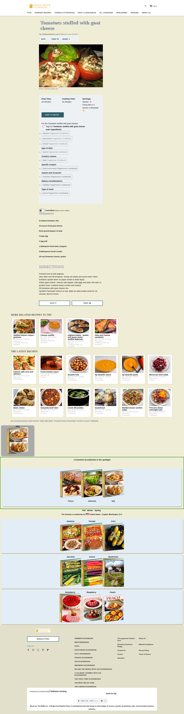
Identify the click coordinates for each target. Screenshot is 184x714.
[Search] (145, 6)
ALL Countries (106, 13)
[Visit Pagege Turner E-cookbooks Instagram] (33, 650)
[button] (43, 639)
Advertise (120, 658)
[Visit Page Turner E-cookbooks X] (38, 650)
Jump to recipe (52, 115)
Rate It (53, 303)
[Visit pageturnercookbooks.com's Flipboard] (48, 650)
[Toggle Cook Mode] (42, 210)
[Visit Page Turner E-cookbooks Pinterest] (43, 650)
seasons (135, 13)
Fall (84, 510)
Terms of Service (145, 654)
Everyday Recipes (43, 13)
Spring (98, 510)
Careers (120, 654)
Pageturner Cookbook (55, 133)
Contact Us (121, 650)
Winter (90, 510)
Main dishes (121, 13)
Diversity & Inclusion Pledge (125, 645)
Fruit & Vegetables (87, 13)
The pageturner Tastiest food (126, 639)
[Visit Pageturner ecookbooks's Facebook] (28, 650)
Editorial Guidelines (146, 644)
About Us (146, 13)
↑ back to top (110, 693)
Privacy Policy (144, 650)
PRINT (54, 39)
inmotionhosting (43, 691)
